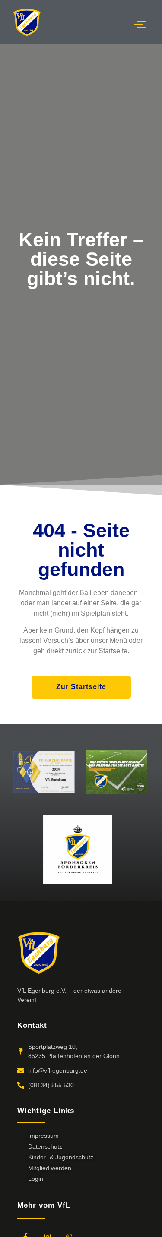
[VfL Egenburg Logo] (27, 23)
